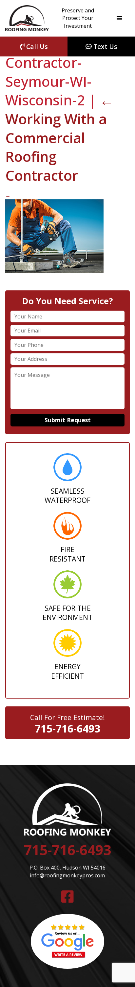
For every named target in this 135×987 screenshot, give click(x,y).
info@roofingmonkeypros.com (67, 875)
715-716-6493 (67, 728)
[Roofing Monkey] (27, 18)
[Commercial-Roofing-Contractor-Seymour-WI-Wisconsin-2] (54, 270)
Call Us (36, 46)
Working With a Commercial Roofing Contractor (59, 137)
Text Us (104, 46)
